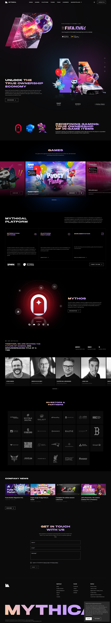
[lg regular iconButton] (20, 193)
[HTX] (48, 324)
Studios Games (60, 588)
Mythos (58, 592)
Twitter (75, 588)
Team (58, 594)
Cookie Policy (93, 592)
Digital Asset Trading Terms (96, 590)
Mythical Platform (60, 590)
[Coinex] (43, 324)
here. (55, 536)
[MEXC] (34, 324)
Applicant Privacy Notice (95, 594)
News (58, 586)
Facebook (75, 586)
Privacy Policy (55, 562)
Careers (58, 596)
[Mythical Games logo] (10, 2)
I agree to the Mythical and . (45, 562)
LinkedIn (75, 592)
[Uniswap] (39, 324)
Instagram (75, 590)
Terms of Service (36, 621)
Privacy (32, 620)
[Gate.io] (29, 324)
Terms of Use (46, 562)
